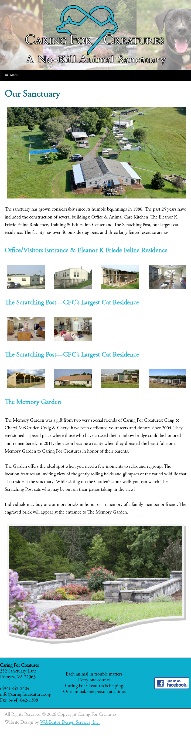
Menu (14, 75)
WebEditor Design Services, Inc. (70, 722)
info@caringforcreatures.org (25, 694)
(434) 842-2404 (14, 688)
